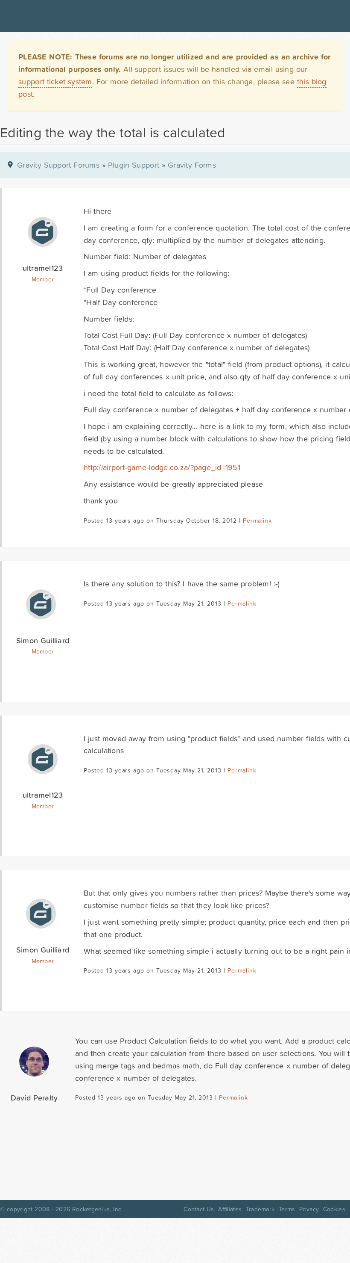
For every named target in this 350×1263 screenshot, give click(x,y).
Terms (287, 1209)
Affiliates (230, 1209)
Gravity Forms (192, 165)
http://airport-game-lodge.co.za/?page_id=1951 (162, 467)
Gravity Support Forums (58, 165)
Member (43, 279)
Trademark (260, 1209)
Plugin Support (133, 165)
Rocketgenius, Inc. (97, 1209)
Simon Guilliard (43, 640)
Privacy (309, 1209)
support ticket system (55, 81)
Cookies (334, 1209)
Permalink (257, 520)
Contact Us (199, 1209)
